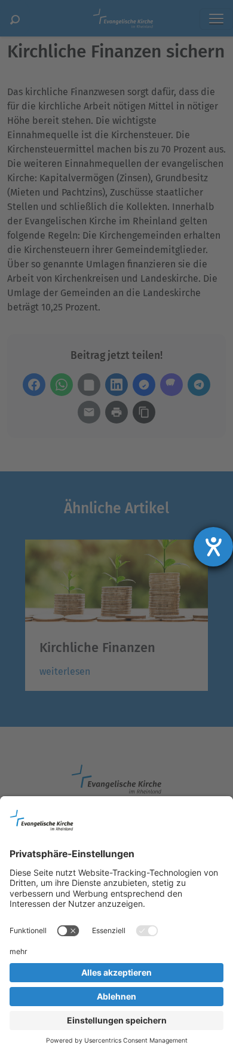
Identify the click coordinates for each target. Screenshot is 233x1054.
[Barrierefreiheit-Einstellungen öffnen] (213, 546)
